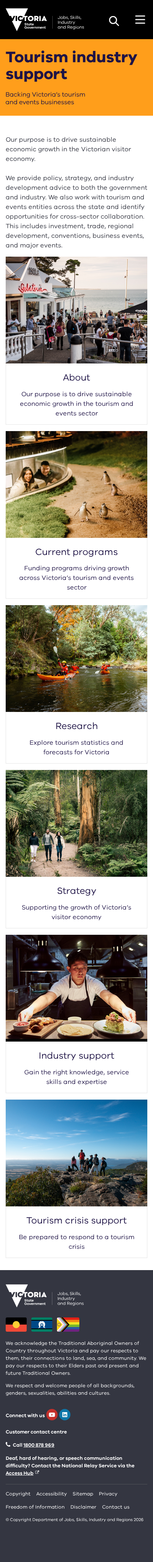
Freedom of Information (35, 1507)
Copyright (18, 1493)
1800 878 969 (38, 1445)
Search (114, 21)
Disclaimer (83, 1507)
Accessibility (51, 1493)
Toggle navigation (140, 19)
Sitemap (83, 1493)
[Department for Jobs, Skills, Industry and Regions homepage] (45, 19)
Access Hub (19, 1473)
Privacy (108, 1493)
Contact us (116, 1507)
